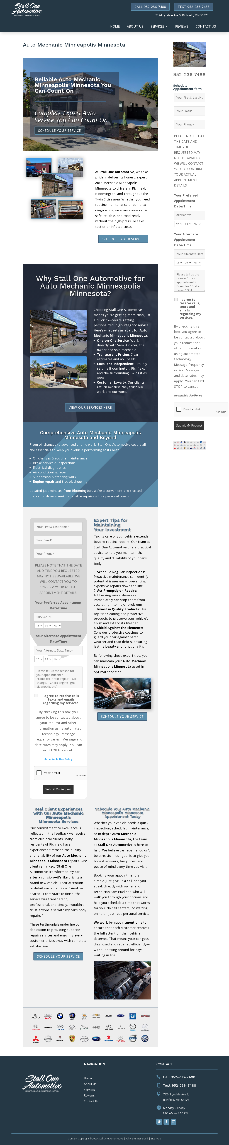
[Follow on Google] (159, 1122)
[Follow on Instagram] (173, 1122)
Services (157, 26)
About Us (135, 26)
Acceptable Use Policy (58, 759)
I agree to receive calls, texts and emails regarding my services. (61, 699)
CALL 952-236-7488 (150, 6)
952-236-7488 (189, 74)
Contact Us (206, 26)
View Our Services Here (90, 407)
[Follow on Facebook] (166, 1122)
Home (115, 26)
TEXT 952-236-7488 (193, 6)
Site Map (156, 1138)
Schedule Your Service (59, 130)
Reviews (181, 26)
